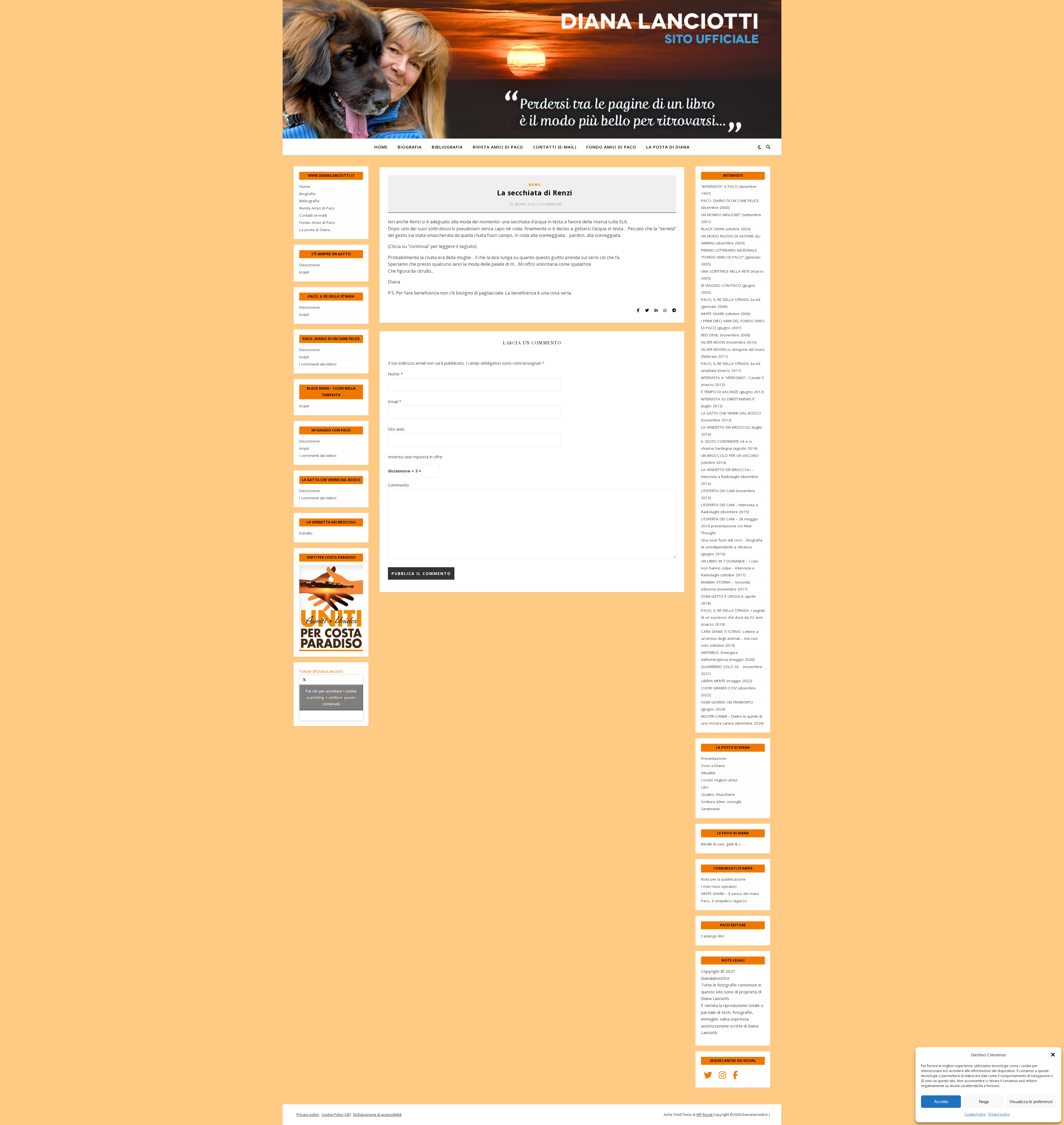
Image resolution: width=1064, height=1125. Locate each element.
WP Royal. (704, 1114)
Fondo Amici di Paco (611, 147)
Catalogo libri (712, 936)
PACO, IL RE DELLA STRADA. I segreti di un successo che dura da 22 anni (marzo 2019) (733, 617)
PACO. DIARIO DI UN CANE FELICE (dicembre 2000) (730, 204)
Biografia (410, 147)
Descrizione (309, 264)
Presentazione (713, 758)
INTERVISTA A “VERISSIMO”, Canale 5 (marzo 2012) (732, 381)
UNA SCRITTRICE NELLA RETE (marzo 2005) (732, 275)
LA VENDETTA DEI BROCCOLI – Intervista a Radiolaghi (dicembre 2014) (729, 476)
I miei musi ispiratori (718, 886)
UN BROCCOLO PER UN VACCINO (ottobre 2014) (730, 459)
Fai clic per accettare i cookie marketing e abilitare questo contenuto (331, 697)
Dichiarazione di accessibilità (377, 1114)
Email (394, 401)
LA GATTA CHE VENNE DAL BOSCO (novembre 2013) (731, 417)
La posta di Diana (668, 147)
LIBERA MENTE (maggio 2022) (726, 680)
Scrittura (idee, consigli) (721, 801)
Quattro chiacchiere (718, 794)
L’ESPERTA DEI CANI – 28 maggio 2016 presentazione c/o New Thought (729, 526)
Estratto (306, 533)
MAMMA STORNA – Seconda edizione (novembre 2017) (725, 586)
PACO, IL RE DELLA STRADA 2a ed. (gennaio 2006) (731, 303)
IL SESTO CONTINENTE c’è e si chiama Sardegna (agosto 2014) (729, 445)
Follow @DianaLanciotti (321, 671)
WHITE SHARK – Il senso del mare (730, 893)
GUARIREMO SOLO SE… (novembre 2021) (731, 670)
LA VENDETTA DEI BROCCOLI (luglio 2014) (731, 431)
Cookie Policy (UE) (336, 1114)
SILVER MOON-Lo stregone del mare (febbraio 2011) (732, 353)
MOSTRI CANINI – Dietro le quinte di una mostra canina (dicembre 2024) (732, 720)
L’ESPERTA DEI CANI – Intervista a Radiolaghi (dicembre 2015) (729, 508)
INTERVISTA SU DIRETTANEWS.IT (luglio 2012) (728, 402)
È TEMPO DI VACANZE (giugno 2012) (732, 391)
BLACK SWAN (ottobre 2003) (726, 228)
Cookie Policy (975, 1114)
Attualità (708, 772)
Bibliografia (447, 147)
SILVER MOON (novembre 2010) (729, 342)
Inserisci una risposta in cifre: (415, 456)
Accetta (941, 1101)
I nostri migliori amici (719, 780)
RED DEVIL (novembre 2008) (725, 335)
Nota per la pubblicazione (723, 879)
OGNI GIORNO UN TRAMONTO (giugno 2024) (727, 706)
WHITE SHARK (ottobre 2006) (726, 313)
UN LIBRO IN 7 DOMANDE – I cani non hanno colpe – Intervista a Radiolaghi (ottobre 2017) (729, 568)
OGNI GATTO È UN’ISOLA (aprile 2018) (728, 600)
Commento (398, 485)
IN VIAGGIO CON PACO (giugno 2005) (728, 289)
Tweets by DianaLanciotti (331, 697)
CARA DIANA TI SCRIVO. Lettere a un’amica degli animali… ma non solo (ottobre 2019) (729, 638)
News (535, 184)
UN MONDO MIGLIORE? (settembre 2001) (731, 218)
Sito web (396, 429)
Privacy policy (999, 1114)
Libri (704, 787)
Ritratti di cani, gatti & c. (721, 844)
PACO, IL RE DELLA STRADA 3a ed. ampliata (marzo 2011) (731, 367)
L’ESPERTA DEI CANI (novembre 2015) (728, 494)
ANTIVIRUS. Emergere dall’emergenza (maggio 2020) (728, 656)
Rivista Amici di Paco (498, 147)
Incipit (304, 272)
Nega (984, 1101)
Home (381, 147)
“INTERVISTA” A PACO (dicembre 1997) (728, 190)
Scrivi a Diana (713, 765)
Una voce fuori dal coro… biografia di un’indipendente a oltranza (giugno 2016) (731, 547)
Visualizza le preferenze (1031, 1101)
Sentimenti (710, 808)
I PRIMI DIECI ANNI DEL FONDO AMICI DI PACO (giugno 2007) (732, 324)
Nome (395, 374)
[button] (1053, 1054)
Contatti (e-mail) (554, 147)
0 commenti (550, 203)
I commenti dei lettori (317, 364)
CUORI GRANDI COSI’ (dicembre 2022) (728, 691)
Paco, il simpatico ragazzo (724, 900)
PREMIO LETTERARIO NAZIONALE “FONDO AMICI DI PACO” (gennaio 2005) (731, 257)
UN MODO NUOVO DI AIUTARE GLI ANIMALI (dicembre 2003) (730, 240)
